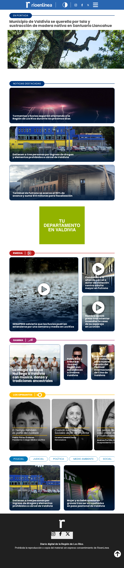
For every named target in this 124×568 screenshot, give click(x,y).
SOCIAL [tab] (107, 459)
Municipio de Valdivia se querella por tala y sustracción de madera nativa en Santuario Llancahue (60, 23)
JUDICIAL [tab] (38, 459)
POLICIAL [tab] (18, 459)
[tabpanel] (62, 486)
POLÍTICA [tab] (58, 459)
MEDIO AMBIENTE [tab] (83, 459)
